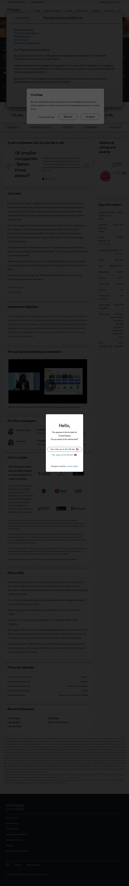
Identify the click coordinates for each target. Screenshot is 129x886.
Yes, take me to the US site (63, 449)
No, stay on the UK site (62, 455)
